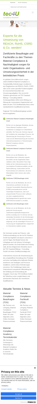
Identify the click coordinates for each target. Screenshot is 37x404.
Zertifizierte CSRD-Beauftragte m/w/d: (17, 178)
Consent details (6, 389)
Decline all (18, 398)
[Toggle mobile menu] (33, 12)
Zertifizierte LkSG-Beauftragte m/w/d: (17, 204)
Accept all (18, 394)
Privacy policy (22, 389)
